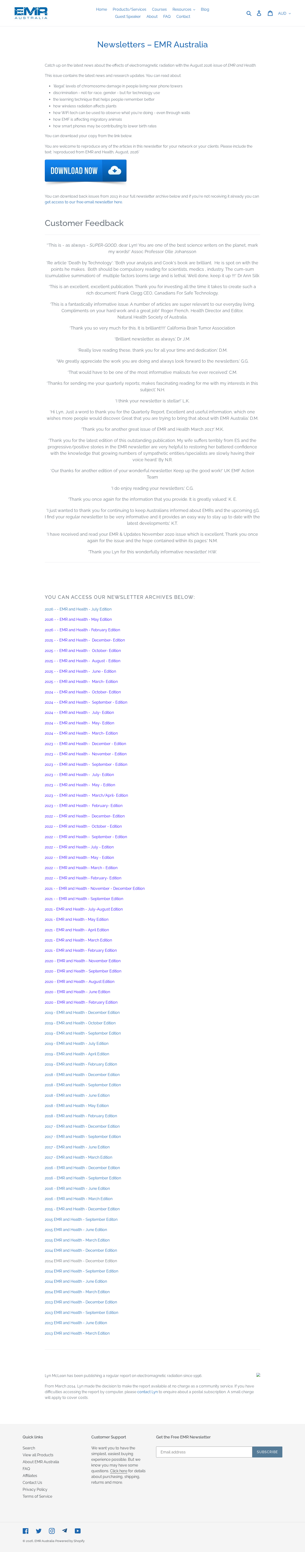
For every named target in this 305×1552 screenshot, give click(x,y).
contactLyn (147, 1392)
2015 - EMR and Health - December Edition (82, 1209)
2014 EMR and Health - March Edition (77, 1292)
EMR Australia (44, 1541)
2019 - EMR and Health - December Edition (82, 1012)
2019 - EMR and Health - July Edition (76, 1043)
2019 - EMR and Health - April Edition (77, 1054)
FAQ (26, 1469)
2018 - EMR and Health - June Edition (77, 1095)
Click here (118, 1471)
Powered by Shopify (70, 1541)
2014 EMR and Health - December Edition (81, 1250)
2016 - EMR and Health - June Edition (77, 1188)
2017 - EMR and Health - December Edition (82, 1126)
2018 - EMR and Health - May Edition (77, 1105)
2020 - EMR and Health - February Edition (81, 1002)
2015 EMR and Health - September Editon (81, 1219)
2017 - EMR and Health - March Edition (78, 1157)
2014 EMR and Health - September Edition (81, 1271)
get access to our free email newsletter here (83, 202)
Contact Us (32, 1482)
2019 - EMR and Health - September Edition (83, 1033)
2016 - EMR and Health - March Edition (78, 1199)
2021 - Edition (95, 888)
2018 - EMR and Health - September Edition (83, 1085)
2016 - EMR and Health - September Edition (83, 1178)
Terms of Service (37, 1496)
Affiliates (30, 1475)
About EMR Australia (41, 1462)
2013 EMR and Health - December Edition (81, 1302)
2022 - (86, 837)
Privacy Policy (35, 1489)
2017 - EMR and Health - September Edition (83, 1136)
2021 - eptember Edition (84, 898)
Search (29, 1448)
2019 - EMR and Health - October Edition (80, 1023)
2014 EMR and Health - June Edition (76, 1281)
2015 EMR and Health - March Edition (77, 1240)
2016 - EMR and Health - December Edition (82, 1168)
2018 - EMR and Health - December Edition (82, 1074)
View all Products (38, 1455)
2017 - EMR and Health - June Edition (77, 1147)
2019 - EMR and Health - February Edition (81, 1064)
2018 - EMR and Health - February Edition (81, 1116)
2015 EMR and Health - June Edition (76, 1229)
